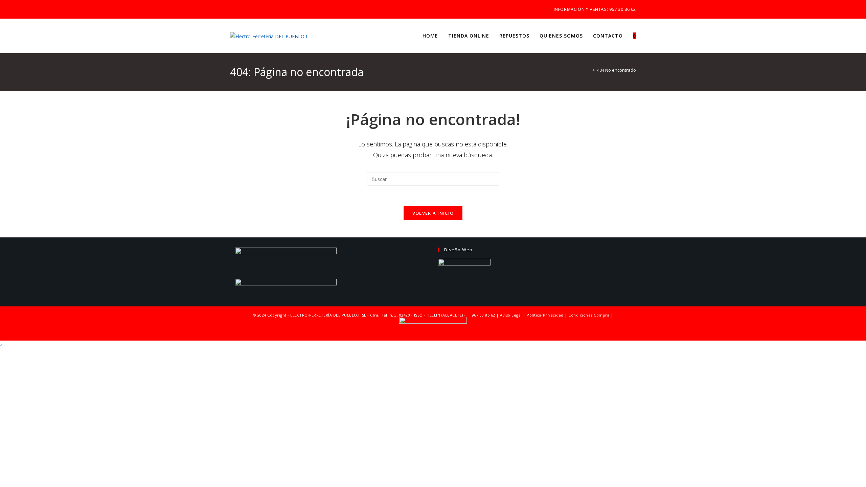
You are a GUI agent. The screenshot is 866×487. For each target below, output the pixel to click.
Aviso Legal (511, 315)
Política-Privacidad (545, 315)
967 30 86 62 (622, 9)
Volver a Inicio (433, 213)
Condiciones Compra (588, 315)
